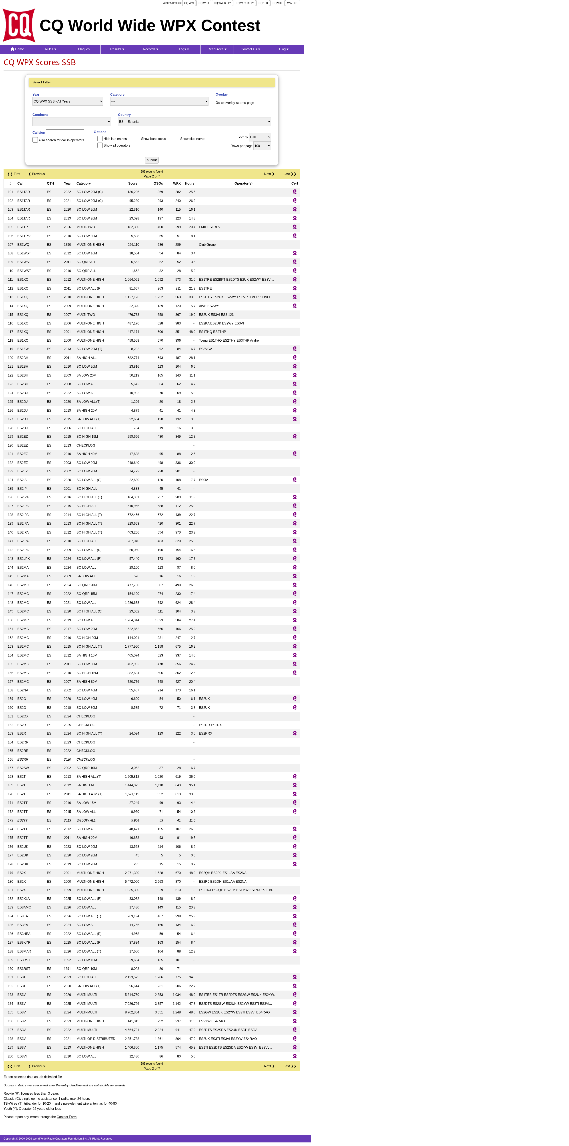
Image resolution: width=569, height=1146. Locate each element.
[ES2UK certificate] (295, 847)
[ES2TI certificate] (295, 777)
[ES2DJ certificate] (295, 393)
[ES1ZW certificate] (295, 349)
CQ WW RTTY (222, 3)
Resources (216, 49)
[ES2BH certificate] (295, 358)
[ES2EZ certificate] (295, 437)
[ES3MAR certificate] (295, 951)
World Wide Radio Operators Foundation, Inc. (60, 1138)
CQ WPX (203, 3)
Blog (283, 49)
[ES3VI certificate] (295, 1056)
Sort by (243, 137)
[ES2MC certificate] (295, 585)
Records (149, 49)
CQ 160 (263, 3)
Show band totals (153, 139)
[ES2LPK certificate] (295, 559)
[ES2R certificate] (295, 733)
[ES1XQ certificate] (295, 280)
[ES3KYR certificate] (295, 943)
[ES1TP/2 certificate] (295, 236)
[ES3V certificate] (295, 995)
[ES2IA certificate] (295, 480)
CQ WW (189, 3)
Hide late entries (115, 139)
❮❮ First (13, 174)
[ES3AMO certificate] (295, 907)
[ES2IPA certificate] (295, 497)
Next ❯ (270, 174)
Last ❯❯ (290, 174)
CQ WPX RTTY (245, 3)
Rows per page (241, 146)
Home (19, 49)
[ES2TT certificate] (295, 803)
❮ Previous (36, 174)
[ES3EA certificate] (295, 916)
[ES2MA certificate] (295, 568)
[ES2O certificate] (295, 699)
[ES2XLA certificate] (295, 899)
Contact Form (67, 1117)
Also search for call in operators (61, 140)
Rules (49, 49)
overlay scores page (239, 103)
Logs (183, 49)
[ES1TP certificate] (295, 227)
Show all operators (117, 145)
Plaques (84, 49)
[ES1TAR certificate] (295, 192)
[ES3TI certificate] (295, 977)
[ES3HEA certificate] (295, 934)
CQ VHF (277, 3)
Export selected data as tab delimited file (33, 1077)
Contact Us (249, 49)
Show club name (192, 139)
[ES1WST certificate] (295, 253)
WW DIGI (292, 3)
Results (116, 49)
